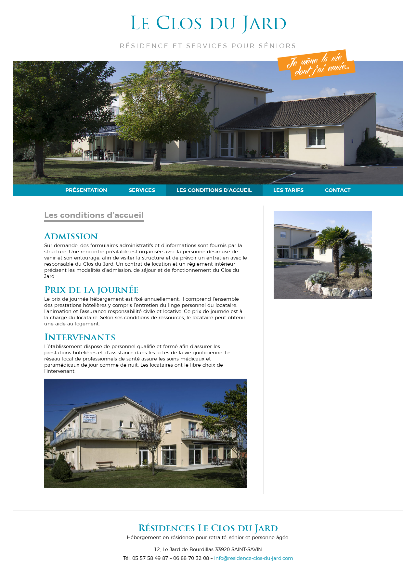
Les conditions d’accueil (214, 190)
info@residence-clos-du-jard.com (253, 558)
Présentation (86, 190)
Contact (338, 190)
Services (142, 190)
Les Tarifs (288, 190)
